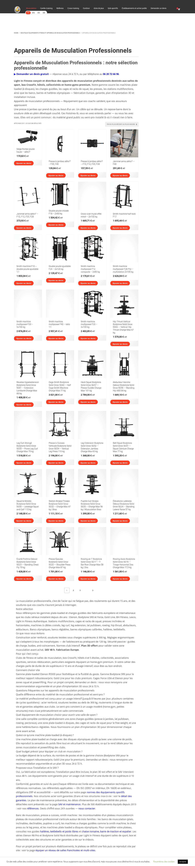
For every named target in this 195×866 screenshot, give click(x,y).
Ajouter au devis (23, 163)
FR (28, 13)
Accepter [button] (182, 861)
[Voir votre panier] (179, 9)
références (33, 808)
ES (39, 13)
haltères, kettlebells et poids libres (59, 831)
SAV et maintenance (69, 804)
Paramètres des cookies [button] (163, 861)
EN (33, 13)
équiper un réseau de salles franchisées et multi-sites (65, 850)
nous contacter (86, 808)
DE (44, 13)
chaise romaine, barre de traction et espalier (106, 831)
